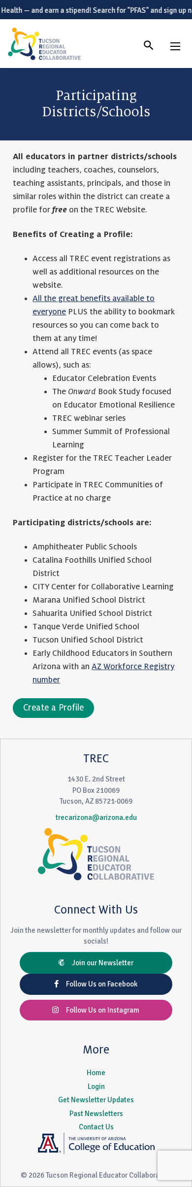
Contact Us (96, 1126)
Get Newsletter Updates (96, 1099)
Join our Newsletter (98, 962)
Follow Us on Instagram (99, 1010)
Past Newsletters (96, 1113)
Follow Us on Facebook (98, 984)
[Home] (44, 44)
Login (96, 1086)
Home (96, 1072)
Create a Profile (53, 707)
